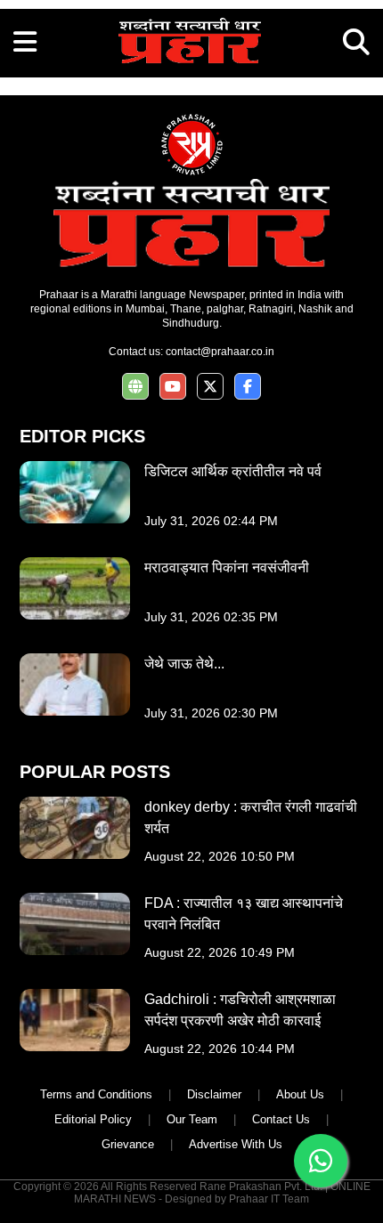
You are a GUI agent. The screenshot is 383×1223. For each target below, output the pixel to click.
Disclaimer (214, 1094)
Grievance (128, 1144)
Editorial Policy (93, 1119)
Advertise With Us (235, 1144)
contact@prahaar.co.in (220, 351)
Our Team (192, 1119)
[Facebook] (247, 386)
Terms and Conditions (96, 1094)
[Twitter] (210, 386)
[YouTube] (172, 386)
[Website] (135, 386)
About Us (300, 1094)
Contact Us (281, 1119)
